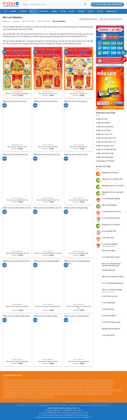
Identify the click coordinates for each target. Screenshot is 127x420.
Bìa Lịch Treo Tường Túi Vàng (48, 361)
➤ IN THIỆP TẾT (105, 405)
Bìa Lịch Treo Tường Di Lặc (78, 93)
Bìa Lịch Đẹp (52, 384)
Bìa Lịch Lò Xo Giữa (9, 384)
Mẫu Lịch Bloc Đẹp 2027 (51, 393)
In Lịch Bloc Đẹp (54, 387)
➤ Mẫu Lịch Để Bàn (103, 123)
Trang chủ (6, 21)
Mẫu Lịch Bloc (8, 393)
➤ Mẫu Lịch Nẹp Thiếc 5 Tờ (106, 138)
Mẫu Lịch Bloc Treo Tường (35, 393)
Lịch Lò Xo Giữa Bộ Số (50, 390)
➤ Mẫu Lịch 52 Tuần (103, 130)
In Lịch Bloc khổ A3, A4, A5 (111, 211)
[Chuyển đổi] (123, 119)
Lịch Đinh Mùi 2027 (109, 270)
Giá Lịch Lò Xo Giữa (96, 384)
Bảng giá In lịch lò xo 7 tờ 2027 (113, 185)
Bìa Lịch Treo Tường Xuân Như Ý (78, 361)
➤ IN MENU (63, 405)
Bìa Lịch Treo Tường (40, 384)
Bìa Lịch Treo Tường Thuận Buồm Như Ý (48, 306)
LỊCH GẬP (71, 11)
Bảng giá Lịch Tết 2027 (110, 172)
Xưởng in (16, 21)
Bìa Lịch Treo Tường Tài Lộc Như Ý (17, 306)
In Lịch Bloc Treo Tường (41, 387)
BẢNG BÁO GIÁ (112, 11)
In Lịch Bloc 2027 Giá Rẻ (110, 257)
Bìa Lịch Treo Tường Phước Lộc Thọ (17, 253)
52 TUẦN (63, 11)
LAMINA (54, 11)
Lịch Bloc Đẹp (22, 390)
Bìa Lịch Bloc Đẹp (96, 381)
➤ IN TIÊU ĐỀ (54, 405)
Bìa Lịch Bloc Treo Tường (81, 381)
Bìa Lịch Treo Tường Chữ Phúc (48, 146)
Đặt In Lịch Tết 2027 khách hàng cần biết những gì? (111, 264)
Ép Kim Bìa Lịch (36, 397)
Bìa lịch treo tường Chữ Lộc (78, 146)
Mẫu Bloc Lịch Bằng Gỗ (84, 390)
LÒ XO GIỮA (44, 11)
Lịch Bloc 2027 (107, 387)
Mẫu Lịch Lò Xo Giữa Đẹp (82, 393)
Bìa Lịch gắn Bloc (44, 21)
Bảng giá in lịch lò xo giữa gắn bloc (112, 193)
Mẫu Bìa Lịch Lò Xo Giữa (113, 390)
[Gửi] (85, 4)
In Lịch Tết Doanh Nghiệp (111, 198)
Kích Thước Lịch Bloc (83, 387)
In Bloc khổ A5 (108, 384)
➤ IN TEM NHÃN (94, 405)
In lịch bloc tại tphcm (109, 316)
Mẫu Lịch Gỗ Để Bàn (109, 205)
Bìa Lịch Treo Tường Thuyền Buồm (17, 361)
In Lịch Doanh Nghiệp (109, 244)
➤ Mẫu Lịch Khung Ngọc (104, 157)
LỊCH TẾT (100, 11)
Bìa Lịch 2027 (58, 381)
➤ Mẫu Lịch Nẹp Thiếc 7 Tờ (106, 142)
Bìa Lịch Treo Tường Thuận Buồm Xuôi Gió (78, 307)
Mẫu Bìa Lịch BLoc (98, 390)
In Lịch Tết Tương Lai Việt (111, 322)
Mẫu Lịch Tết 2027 (28, 21)
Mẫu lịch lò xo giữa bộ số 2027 (113, 276)
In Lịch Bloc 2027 (108, 238)
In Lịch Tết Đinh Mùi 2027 (111, 218)
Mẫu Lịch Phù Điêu (108, 250)
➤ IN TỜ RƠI (21, 405)
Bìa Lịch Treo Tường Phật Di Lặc (17, 200)
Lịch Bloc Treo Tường (10, 390)
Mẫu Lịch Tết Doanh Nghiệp (112, 290)
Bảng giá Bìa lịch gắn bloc (111, 329)
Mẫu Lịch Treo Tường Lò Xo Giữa (101, 393)
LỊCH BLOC (23, 11)
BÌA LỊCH (33, 11)
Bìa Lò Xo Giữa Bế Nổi (30, 381)
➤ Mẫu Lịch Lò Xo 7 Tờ (104, 134)
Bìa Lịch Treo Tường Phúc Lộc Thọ (48, 200)
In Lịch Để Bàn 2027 (109, 231)
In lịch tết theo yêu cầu (110, 296)
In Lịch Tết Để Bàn (108, 303)
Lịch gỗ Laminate (108, 309)
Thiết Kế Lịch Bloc (24, 397)
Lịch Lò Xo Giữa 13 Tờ (34, 390)
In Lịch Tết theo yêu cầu (68, 387)
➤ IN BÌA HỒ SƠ (83, 405)
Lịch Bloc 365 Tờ (97, 387)
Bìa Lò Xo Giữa (16, 381)
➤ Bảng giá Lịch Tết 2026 (105, 161)
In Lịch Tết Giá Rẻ (108, 335)
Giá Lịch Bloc (84, 384)
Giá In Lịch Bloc (74, 384)
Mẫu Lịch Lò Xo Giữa (66, 393)
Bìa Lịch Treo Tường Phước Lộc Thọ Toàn (48, 253)
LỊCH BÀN (13, 11)
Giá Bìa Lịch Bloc (62, 384)
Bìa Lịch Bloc (68, 381)
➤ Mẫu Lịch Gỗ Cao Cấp (104, 153)
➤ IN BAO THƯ (72, 405)
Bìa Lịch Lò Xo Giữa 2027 (24, 384)
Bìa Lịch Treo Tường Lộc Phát (78, 200)
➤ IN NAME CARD (43, 405)
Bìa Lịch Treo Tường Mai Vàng (78, 253)
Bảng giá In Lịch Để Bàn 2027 (112, 179)
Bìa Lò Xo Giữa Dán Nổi (45, 381)
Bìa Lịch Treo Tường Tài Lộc (48, 93)
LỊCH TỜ (90, 11)
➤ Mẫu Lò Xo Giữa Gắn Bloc (106, 149)
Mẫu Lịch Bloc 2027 (19, 393)
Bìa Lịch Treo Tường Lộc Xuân (17, 146)
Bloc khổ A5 (7, 381)
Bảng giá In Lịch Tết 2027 (111, 224)
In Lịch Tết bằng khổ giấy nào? (113, 283)
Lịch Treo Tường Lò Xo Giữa (67, 390)
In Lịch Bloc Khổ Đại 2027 (24, 387)
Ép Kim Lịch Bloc (48, 397)
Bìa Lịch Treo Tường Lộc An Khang (17, 93)
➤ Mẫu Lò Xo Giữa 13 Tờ (105, 146)
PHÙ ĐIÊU (81, 11)
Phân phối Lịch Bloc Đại (10, 397)
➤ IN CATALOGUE (31, 405)
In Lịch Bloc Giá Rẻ (9, 387)
